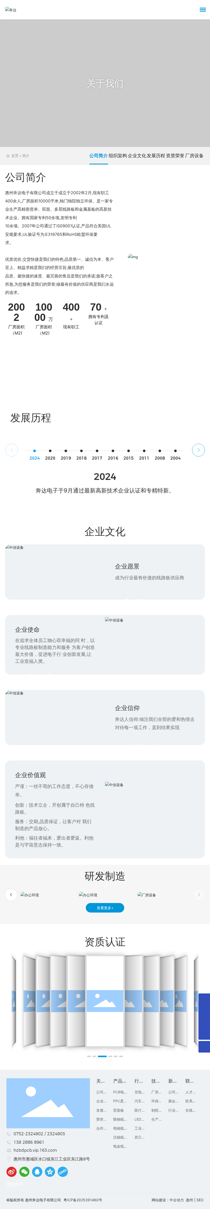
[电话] (204, 1011)
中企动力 (177, 1200)
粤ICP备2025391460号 (83, 1200)
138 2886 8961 (29, 1142)
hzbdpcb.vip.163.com (35, 1150)
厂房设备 (194, 155)
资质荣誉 (175, 155)
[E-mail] (204, 999)
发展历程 (156, 155)
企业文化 (137, 155)
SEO (200, 1200)
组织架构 (118, 155)
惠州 (189, 1200)
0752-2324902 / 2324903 (39, 1133)
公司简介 (98, 155)
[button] (198, 450)
